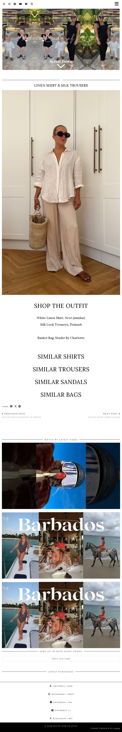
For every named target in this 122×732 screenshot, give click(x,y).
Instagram (62, 694)
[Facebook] (26, 4)
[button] (118, 4)
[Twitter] (4, 4)
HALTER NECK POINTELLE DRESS (21, 415)
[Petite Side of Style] (61, 37)
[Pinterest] (15, 4)
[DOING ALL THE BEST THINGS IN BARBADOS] (61, 545)
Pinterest (62, 710)
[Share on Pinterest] (20, 406)
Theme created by (105, 728)
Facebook (62, 702)
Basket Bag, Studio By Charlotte (61, 338)
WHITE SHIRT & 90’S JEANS (104, 415)
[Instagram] (9, 4)
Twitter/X (62, 686)
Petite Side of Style (65, 726)
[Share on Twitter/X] (16, 406)
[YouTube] (20, 4)
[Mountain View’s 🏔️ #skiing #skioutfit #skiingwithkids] (61, 476)
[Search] (32, 4)
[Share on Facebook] (11, 406)
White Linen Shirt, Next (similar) (61, 318)
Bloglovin (62, 718)
